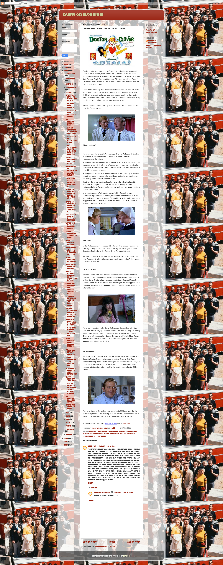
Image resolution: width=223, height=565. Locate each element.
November (70, 79)
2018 (66, 71)
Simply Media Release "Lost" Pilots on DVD (71, 331)
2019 (66, 68)
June (68, 416)
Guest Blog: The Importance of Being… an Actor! (71, 251)
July (68, 413)
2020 (66, 64)
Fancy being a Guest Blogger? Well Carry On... (71, 182)
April (68, 423)
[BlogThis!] (123, 428)
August (69, 92)
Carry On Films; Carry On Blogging (103, 431)
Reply (90, 483)
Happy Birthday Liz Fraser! (71, 259)
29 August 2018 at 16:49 (123, 492)
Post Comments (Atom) (105, 547)
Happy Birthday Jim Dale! (70, 242)
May (67, 419)
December (70, 74)
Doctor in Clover (126, 431)
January (69, 434)
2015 (66, 445)
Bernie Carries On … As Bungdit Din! (71, 361)
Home (112, 542)
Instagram (126, 424)
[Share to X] (125, 428)
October (70, 84)
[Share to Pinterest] (130, 428)
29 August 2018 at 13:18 (106, 446)
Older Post (134, 542)
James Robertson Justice (115, 434)
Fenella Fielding (96, 434)
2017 (66, 438)
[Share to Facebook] (128, 428)
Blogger (126, 556)
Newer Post (89, 542)
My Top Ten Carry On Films (70, 407)
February (70, 429)
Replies (94, 488)
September (71, 87)
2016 (66, 442)
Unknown (92, 446)
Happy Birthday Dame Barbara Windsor (70, 342)
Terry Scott (100, 436)
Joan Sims (131, 434)
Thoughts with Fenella (70, 106)
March (69, 426)
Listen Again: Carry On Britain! (71, 266)
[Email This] (121, 428)
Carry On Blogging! (83, 15)
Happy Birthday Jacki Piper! (71, 379)
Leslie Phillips (89, 436)
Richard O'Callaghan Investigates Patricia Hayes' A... (71, 312)
